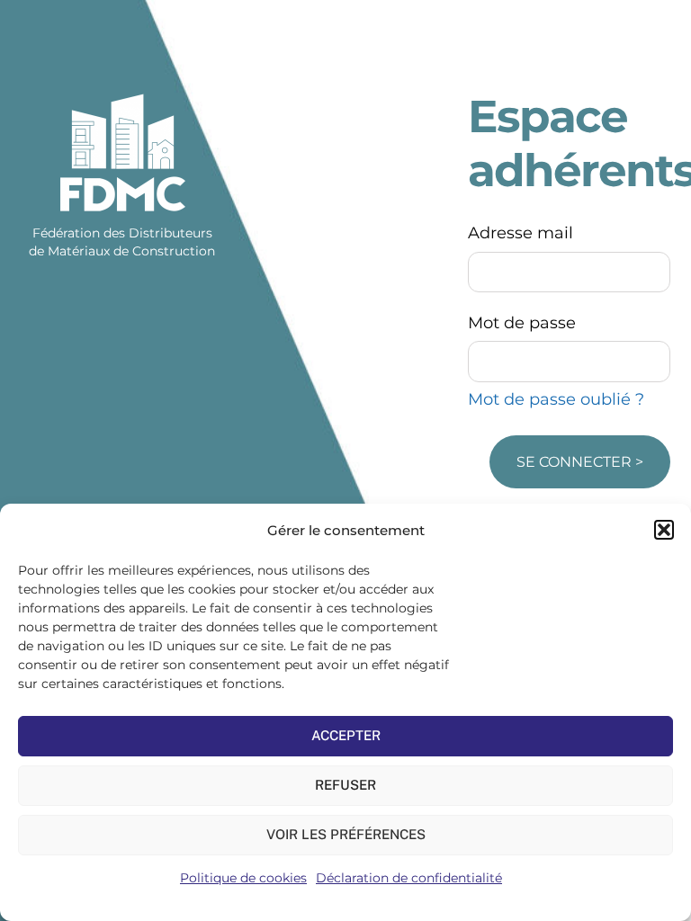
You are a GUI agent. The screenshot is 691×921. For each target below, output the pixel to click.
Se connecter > (579, 461)
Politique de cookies (243, 878)
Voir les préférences (346, 834)
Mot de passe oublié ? (556, 399)
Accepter (346, 735)
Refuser (345, 784)
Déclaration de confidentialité (409, 878)
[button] (664, 530)
